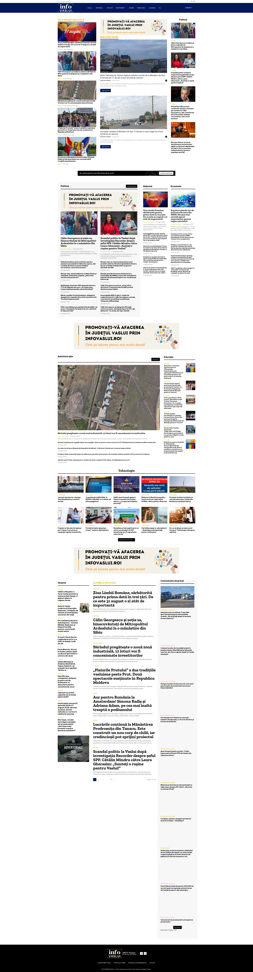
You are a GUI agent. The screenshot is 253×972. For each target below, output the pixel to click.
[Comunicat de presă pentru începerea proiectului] (177, 904)
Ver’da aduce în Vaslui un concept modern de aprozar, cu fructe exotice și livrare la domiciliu (177, 720)
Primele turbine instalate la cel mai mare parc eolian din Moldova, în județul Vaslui (181, 499)
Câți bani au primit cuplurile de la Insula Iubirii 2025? (67, 695)
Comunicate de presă (168, 610)
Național (60, 49)
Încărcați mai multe (125, 539)
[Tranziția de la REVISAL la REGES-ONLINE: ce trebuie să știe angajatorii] (98, 484)
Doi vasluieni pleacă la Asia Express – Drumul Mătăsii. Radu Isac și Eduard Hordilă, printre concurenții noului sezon (68, 625)
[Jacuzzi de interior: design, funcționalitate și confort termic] (71, 484)
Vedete (60, 589)
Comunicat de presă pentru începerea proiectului (177, 921)
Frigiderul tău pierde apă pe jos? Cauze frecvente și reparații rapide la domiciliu (69, 530)
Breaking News (104, 72)
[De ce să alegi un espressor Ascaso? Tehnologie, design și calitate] (182, 515)
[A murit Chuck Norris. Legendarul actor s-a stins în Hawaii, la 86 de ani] (84, 638)
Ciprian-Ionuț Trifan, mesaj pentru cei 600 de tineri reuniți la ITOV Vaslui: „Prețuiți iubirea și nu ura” (94, 460)
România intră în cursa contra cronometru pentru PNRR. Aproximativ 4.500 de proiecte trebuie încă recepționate (182, 236)
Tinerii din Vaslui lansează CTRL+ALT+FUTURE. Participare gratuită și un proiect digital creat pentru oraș (174, 432)
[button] (160, 8)
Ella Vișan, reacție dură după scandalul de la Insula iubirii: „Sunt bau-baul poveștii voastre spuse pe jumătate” (67, 725)
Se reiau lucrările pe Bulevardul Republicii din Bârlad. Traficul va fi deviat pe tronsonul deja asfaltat (94, 448)
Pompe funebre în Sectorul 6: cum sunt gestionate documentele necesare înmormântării (177, 686)
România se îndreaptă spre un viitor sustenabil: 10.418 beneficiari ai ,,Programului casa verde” (126, 531)
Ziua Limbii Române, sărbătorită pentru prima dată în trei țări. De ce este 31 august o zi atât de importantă (77, 44)
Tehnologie (61, 495)
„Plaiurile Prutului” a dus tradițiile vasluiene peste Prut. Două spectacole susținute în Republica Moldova (76, 130)
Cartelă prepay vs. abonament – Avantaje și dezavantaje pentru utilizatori (154, 530)
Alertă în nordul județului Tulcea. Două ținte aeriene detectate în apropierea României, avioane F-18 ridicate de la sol (155, 248)
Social (60, 603)
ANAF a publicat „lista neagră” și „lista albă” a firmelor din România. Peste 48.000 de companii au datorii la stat (182, 270)
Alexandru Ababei (105, 80)
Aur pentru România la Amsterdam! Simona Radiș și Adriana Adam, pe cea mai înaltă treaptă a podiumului (76, 159)
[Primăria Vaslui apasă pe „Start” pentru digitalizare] (98, 515)
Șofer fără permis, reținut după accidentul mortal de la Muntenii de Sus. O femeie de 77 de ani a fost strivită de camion (132, 76)
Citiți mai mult (105, 90)
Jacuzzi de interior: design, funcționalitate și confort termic (69, 499)
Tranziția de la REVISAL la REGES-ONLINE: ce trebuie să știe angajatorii (98, 499)
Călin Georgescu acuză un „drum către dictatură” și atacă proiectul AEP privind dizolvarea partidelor (117, 287)
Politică (60, 78)
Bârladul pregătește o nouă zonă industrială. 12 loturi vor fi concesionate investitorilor (76, 102)
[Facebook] (192, 1)
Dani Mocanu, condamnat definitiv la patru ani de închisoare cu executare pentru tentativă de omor (67, 681)
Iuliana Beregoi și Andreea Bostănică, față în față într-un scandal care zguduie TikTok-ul (67, 666)
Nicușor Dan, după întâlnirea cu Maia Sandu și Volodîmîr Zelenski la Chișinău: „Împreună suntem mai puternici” (78, 276)
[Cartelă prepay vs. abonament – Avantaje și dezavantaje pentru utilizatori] (154, 515)
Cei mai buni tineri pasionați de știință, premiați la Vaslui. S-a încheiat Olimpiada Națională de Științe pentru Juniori (173, 387)
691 (111, 779)
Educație (166, 363)
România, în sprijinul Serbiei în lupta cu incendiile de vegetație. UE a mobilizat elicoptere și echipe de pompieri (155, 259)
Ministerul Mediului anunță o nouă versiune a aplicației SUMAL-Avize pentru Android (154, 499)
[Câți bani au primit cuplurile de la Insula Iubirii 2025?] (84, 693)
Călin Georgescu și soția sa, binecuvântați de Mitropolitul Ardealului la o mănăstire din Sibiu (77, 74)
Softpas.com (172, 930)
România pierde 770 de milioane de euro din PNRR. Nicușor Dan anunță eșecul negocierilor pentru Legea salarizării (182, 216)
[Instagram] (194, 1)
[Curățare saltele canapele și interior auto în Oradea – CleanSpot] (177, 803)
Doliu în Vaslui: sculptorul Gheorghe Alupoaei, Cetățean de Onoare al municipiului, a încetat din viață (68, 610)
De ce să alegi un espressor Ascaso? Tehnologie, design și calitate (182, 530)
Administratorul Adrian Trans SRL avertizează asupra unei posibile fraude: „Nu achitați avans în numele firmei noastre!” (176, 615)
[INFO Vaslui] (66, 8)
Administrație (62, 106)
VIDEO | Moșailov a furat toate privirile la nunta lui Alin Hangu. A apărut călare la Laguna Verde (68, 596)
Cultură (60, 135)
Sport (60, 164)
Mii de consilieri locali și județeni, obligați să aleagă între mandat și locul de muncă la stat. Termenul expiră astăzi (79, 297)
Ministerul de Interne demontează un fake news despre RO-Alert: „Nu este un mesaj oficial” (176, 787)
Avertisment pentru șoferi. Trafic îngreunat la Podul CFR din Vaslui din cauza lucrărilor (176, 753)
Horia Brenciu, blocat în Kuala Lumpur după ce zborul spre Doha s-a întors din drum (68, 652)
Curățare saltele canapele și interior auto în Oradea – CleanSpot (176, 820)
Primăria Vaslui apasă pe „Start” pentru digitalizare (97, 529)
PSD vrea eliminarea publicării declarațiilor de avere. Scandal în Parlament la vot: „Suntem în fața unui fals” (79, 309)
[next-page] (115, 779)
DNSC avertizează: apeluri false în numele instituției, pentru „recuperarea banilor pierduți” (126, 500)
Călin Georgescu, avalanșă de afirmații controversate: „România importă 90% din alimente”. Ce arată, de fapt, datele (118, 309)
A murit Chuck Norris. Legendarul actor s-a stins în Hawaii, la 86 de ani (67, 640)
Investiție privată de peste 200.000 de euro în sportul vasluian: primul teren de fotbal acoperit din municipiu (177, 888)
